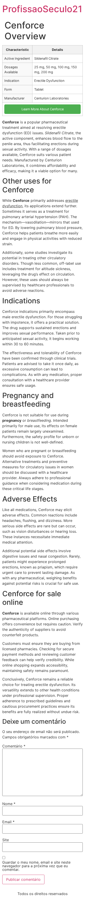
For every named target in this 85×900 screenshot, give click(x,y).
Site (5, 840)
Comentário (13, 746)
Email (8, 822)
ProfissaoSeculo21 (42, 8)
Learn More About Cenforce (43, 109)
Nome (8, 804)
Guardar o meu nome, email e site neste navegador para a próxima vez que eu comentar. (36, 865)
